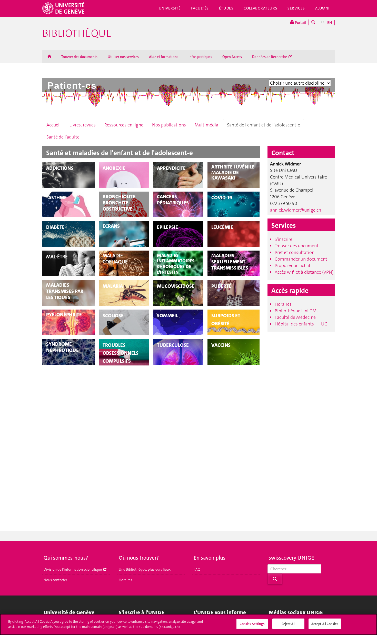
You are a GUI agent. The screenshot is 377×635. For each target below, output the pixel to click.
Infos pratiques (200, 56)
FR (323, 22)
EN (329, 22)
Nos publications (169, 125)
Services (296, 8)
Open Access (232, 56)
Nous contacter (55, 580)
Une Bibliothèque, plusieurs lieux (145, 569)
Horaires (283, 304)
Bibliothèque (77, 33)
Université (170, 8)
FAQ (197, 569)
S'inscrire (283, 239)
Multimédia (206, 125)
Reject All (288, 624)
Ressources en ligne (123, 125)
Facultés (200, 8)
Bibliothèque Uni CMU (297, 311)
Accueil (53, 125)
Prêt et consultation (294, 252)
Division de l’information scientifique (73, 569)
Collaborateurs (260, 8)
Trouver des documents (79, 56)
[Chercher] (313, 22)
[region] (188, 624)
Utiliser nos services (123, 56)
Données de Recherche (270, 56)
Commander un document (301, 259)
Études (226, 8)
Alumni (322, 8)
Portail (300, 22)
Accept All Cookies (324, 624)
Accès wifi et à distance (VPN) (304, 272)
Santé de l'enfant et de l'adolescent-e (263, 125)
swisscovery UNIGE (291, 557)
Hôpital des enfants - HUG (301, 324)
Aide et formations (163, 56)
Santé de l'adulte (63, 137)
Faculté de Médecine (295, 317)
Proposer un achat (293, 265)
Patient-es (72, 85)
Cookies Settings (252, 624)
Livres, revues (83, 125)
